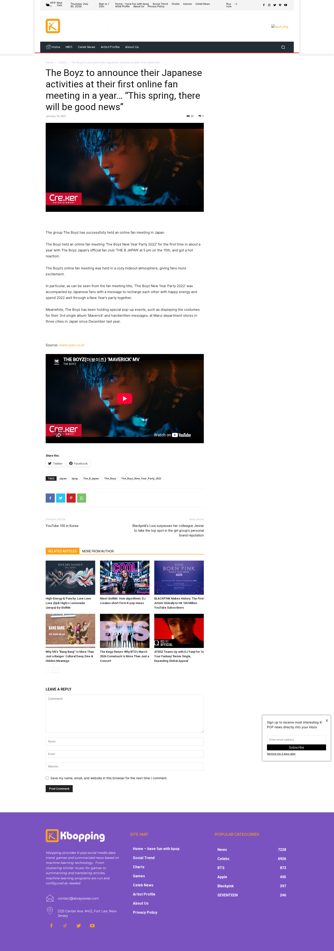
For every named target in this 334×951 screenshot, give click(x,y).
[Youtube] (285, 5)
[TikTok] (65, 926)
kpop (75, 478)
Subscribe (296, 747)
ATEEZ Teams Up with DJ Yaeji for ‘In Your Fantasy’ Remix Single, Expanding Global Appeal (179, 656)
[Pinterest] (71, 498)
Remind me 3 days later (281, 753)
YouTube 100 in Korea (62, 526)
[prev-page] (48, 670)
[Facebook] (264, 5)
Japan (63, 478)
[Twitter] (274, 5)
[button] (283, 47)
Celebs (62, 62)
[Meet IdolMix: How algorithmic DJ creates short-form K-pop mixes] (125, 578)
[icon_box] (232, 5)
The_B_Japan (91, 478)
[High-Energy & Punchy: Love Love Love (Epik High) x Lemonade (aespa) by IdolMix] (70, 578)
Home (50, 62)
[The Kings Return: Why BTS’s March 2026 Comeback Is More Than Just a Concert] (125, 631)
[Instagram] (269, 5)
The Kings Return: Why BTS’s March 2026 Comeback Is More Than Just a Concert (124, 656)
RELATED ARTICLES (62, 551)
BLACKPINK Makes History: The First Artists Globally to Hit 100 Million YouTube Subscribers (179, 603)
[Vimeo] (280, 5)
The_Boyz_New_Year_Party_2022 (141, 478)
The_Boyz (110, 478)
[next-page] (56, 670)
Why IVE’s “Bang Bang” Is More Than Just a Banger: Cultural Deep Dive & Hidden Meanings (70, 656)
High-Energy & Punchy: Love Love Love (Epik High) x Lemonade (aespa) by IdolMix (68, 603)
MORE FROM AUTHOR (98, 551)
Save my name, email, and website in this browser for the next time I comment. (108, 778)
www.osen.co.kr (72, 345)
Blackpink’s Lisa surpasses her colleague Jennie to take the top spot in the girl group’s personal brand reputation (168, 530)
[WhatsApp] (81, 498)
